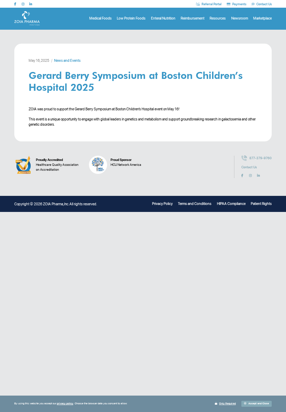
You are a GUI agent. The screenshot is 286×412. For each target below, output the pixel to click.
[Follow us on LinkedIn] (30, 4)
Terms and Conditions (194, 203)
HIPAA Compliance (231, 203)
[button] (256, 404)
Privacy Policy (162, 203)
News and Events (67, 60)
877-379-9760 (260, 158)
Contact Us (249, 167)
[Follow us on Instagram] (23, 4)
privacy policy (65, 403)
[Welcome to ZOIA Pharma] (27, 18)
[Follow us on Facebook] (15, 4)
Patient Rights (261, 203)
